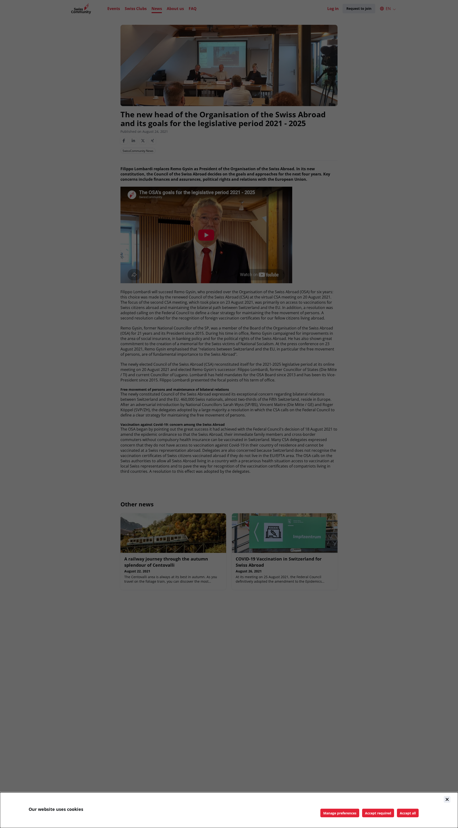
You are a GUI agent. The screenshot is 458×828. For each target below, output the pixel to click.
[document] (229, 810)
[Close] (447, 799)
